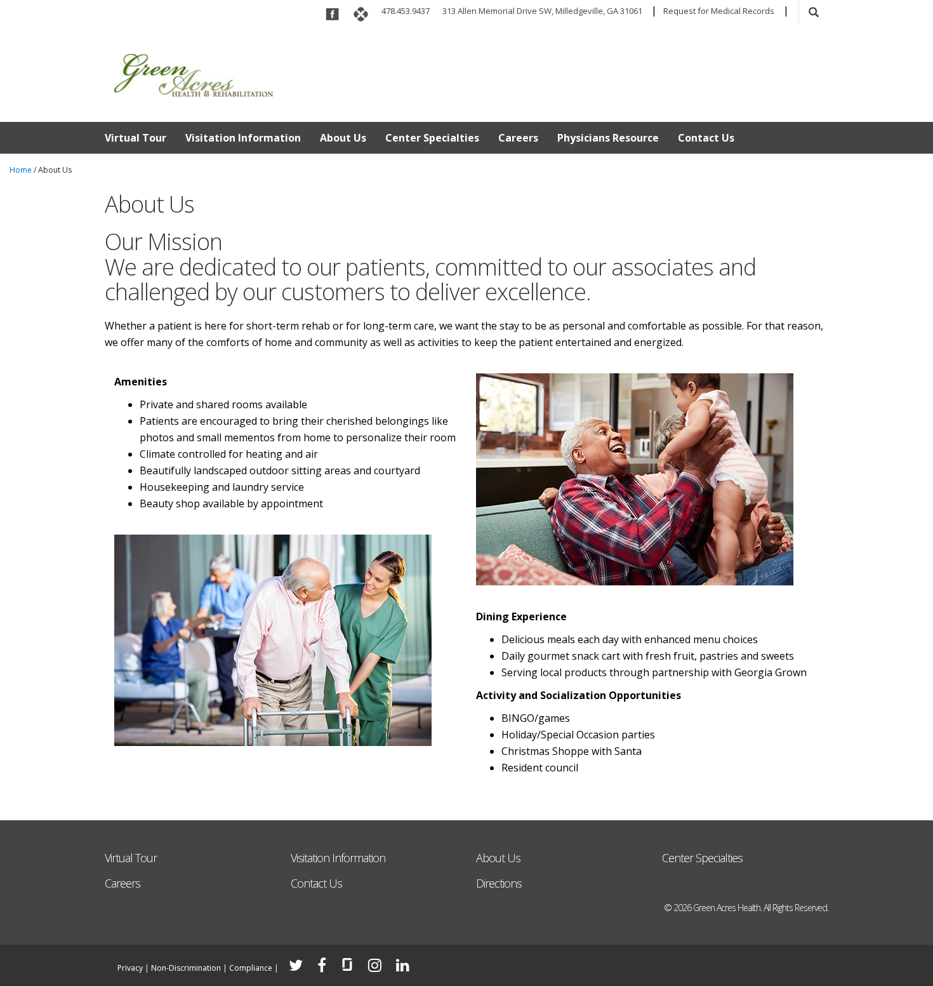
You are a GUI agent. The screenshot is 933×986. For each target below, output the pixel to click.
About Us (343, 138)
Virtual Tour (135, 138)
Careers (518, 138)
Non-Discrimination (186, 968)
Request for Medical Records (718, 11)
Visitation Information (243, 138)
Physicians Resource (608, 138)
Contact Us (706, 138)
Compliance (250, 968)
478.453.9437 (405, 11)
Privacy (130, 968)
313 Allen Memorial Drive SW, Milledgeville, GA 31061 (542, 11)
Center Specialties (432, 138)
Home (21, 169)
